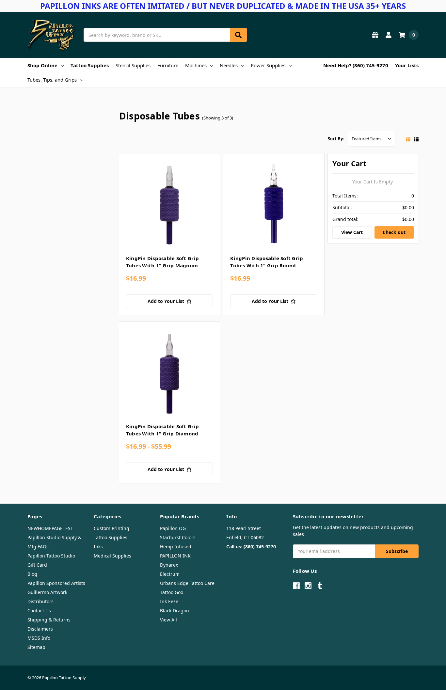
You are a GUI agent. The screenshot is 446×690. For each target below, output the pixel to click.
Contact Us (39, 610)
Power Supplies (268, 65)
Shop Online (42, 65)
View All (168, 620)
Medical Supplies (112, 556)
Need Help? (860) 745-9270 (355, 65)
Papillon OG (173, 528)
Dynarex (169, 565)
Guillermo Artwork (47, 592)
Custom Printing (111, 528)
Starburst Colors (178, 537)
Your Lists (407, 65)
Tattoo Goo (171, 592)
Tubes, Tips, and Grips (52, 79)
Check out (394, 232)
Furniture (167, 65)
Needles (229, 65)
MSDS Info (38, 638)
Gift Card (37, 565)
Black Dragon (174, 610)
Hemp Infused (175, 546)
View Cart (352, 232)
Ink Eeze (169, 601)
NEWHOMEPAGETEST (50, 528)
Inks (98, 546)
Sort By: (336, 139)
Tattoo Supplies (90, 65)
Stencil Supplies (133, 65)
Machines (196, 65)
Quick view (169, 206)
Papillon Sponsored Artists (56, 583)
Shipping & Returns (49, 620)
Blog (32, 574)
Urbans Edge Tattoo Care (187, 583)
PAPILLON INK (175, 556)
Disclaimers (40, 629)
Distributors (40, 601)
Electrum (170, 574)
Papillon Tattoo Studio (51, 556)
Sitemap (36, 647)
